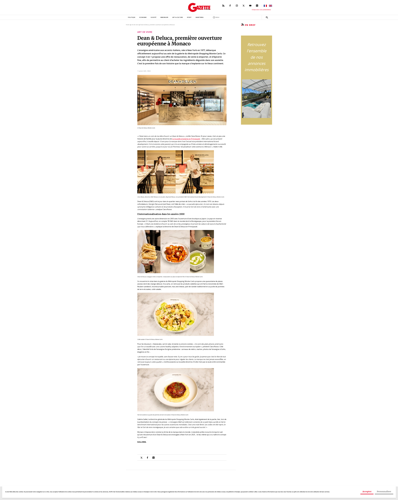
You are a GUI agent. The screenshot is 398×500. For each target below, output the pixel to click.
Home (128, 25)
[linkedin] (153, 458)
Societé (153, 17)
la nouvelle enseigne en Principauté (186, 139)
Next (267, 97)
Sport (189, 17)
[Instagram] (237, 6)
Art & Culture (177, 17)
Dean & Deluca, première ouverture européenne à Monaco (157, 25)
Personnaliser (384, 491)
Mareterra (200, 17)
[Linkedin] (257, 6)
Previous (245, 97)
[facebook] (147, 458)
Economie (143, 17)
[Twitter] (244, 6)
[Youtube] (250, 6)
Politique (131, 17)
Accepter (366, 491)
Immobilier (164, 17)
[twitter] (141, 458)
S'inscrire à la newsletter (261, 9)
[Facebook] (230, 6)
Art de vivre (135, 25)
